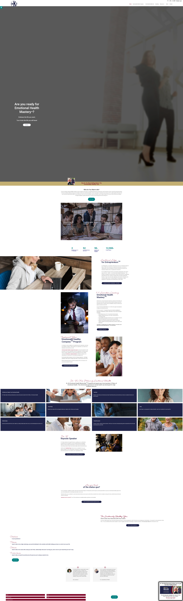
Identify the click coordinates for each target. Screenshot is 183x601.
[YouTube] (174, 1)
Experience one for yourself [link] (66, 497)
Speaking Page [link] (68, 448)
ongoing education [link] (73, 353)
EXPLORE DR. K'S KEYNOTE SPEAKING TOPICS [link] (74, 454)
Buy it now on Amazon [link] (132, 525)
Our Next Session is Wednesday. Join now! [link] (111, 283)
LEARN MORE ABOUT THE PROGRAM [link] (70, 365)
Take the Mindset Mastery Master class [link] (91, 501)
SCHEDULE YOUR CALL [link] (102, 329)
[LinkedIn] (173, 1)
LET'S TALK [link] (91, 199)
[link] (1, 7)
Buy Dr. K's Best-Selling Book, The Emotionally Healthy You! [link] (91, 183)
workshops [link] (68, 353)
